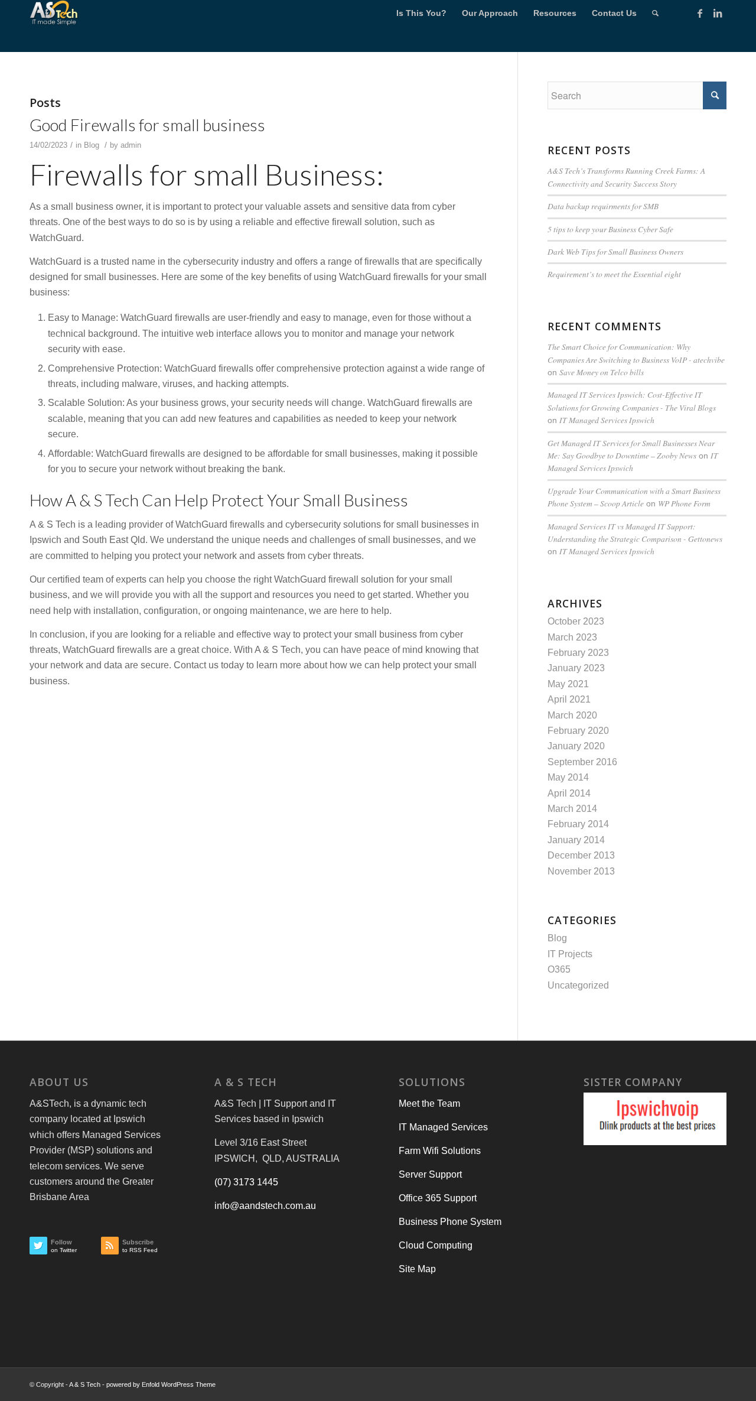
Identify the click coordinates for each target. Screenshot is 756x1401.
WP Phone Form (684, 503)
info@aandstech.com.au (265, 1206)
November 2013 (581, 871)
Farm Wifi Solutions (440, 1151)
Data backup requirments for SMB (603, 206)
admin (130, 145)
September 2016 (582, 762)
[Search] (655, 13)
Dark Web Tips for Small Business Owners (615, 251)
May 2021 (568, 684)
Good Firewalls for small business (147, 125)
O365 (559, 969)
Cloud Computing (435, 1245)
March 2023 (572, 637)
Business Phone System (450, 1222)
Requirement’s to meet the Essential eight (614, 273)
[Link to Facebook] (700, 13)
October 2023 (576, 621)
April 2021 (569, 699)
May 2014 (568, 777)
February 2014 (578, 824)
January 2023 (576, 668)
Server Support (430, 1174)
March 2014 (572, 809)
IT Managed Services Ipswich (606, 419)
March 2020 (572, 715)
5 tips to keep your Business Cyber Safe (610, 229)
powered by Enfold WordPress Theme (161, 1384)
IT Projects (570, 954)
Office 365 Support (438, 1198)
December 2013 (581, 855)
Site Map (417, 1269)
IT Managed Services (443, 1127)
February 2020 (578, 731)
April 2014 (569, 793)
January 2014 (576, 840)
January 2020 (576, 746)
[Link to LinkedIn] (717, 13)
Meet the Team (429, 1103)
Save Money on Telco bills (601, 372)
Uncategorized (578, 985)
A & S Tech (84, 1384)
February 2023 (578, 653)
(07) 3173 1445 (246, 1182)
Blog (91, 145)
